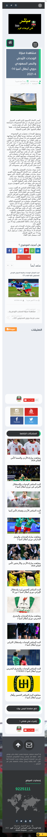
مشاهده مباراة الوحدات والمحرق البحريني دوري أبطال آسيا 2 (27, 617)
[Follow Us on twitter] (21, 821)
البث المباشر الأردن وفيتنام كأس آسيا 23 (25, 511)
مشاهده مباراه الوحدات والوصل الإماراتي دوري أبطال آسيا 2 (27, 538)
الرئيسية (35, 83)
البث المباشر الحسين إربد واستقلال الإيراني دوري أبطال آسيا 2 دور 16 (26, 590)
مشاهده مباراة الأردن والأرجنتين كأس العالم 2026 (25, 564)
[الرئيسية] (10, 43)
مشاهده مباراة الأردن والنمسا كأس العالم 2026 (26, 459)
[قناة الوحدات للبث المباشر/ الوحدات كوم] (24, 33)
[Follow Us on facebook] (17, 821)
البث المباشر (24, 83)
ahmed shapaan (21, 830)
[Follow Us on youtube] (26, 821)
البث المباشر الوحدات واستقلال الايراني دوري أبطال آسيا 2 (24, 643)
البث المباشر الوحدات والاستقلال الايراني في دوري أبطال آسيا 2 (27, 485)
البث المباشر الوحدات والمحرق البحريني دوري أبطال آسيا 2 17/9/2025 (24, 669)
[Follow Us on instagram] (30, 821)
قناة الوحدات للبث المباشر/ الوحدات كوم (25, 828)
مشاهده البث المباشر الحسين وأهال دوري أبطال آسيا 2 (25, 696)
